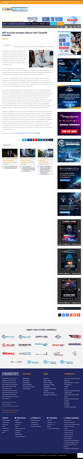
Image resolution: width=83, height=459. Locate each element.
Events (28, 24)
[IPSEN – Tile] (69, 215)
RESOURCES (35, 24)
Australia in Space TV (20, 436)
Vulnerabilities (43, 162)
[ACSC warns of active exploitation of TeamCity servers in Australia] (27, 154)
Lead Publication (27, 384)
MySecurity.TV (18, 434)
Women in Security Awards (71, 399)
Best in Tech (77, 1)
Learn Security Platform (53, 428)
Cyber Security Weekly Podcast (72, 424)
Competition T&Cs (62, 455)
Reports (17, 420)
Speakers (66, 403)
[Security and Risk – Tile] (69, 162)
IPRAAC (66, 386)
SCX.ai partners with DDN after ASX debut (10, 167)
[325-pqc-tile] (69, 81)
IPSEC (66, 388)
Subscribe (61, 24)
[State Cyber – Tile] (69, 108)
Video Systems (61, 1)
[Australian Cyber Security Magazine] (15, 10)
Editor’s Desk (47, 380)
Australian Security (23, 1)
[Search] (78, 26)
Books (16, 426)
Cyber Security (23, 46)
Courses (50, 420)
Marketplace (26, 378)
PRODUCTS (36, 418)
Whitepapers (18, 422)
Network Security (26, 160)
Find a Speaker (6, 420)
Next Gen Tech (30, 46)
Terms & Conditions (52, 455)
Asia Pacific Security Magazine (71, 440)
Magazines (22, 24)
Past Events (6, 428)
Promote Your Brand (28, 386)
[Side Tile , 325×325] (69, 54)
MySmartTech (5, 2)
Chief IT (16, 1)
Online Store (34, 422)
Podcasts (17, 432)
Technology (50, 46)
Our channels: (5, 1)
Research (17, 424)
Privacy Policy (26, 388)
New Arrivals (6, 422)
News (4, 24)
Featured (13, 158)
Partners (66, 401)
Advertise (53, 24)
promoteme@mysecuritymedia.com (10, 410)
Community (26, 380)
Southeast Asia (36, 1)
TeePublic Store (35, 424)
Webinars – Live (52, 422)
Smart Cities (46, 1)
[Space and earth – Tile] (69, 188)
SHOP (47, 24)
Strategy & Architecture (40, 46)
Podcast (67, 1)
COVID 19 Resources (20, 428)
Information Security (49, 393)
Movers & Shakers (8, 160)
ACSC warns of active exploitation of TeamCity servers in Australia (28, 169)
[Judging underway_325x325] (69, 135)
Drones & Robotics (53, 1)
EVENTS (5, 418)
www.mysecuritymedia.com (10, 412)
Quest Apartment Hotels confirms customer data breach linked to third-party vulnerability (45, 170)
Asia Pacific (30, 1)
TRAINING (42, 24)
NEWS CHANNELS (72, 418)
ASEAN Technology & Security (71, 442)
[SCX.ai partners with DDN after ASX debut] (10, 154)
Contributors (13, 24)
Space (41, 1)
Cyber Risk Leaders (69, 426)
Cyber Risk (12, 1)
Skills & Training (48, 382)
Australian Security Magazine (71, 448)
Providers (67, 405)
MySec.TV (72, 1)
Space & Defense (68, 432)
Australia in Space (68, 434)
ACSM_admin (6, 45)
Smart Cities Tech (68, 436)
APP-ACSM (17, 46)
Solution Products (35, 420)
